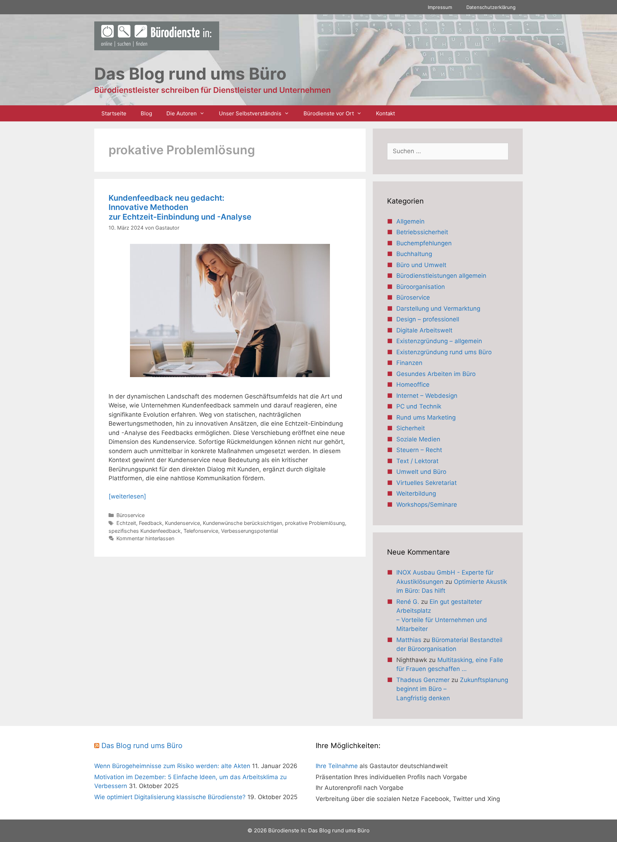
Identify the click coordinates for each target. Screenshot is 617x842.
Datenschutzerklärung (491, 7)
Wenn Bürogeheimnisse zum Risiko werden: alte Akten (172, 766)
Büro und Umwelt (421, 265)
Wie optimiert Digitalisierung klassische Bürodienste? (170, 797)
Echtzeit (126, 523)
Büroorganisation (420, 286)
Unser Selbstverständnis (250, 113)
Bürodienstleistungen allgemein (441, 275)
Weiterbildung (416, 493)
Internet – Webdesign (426, 395)
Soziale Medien (418, 439)
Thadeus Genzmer (423, 679)
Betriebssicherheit (422, 232)
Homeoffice (413, 384)
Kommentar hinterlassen (145, 538)
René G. (407, 601)
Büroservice (130, 515)
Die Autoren (181, 113)
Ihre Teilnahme (337, 766)
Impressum (440, 7)
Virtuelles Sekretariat (426, 482)
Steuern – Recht (419, 449)
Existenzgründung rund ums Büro (444, 352)
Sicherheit (410, 428)
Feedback (150, 523)
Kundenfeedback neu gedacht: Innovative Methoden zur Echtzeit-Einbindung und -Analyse (180, 207)
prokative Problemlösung (315, 523)
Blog (146, 113)
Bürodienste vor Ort (329, 113)
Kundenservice (182, 523)
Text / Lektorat (417, 461)
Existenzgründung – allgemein (439, 341)
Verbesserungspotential (249, 531)
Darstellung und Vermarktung (438, 308)
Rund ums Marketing (426, 417)
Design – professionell (427, 319)
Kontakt (385, 113)
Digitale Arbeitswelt (424, 330)
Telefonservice (201, 531)
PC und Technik (418, 406)
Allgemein (410, 221)
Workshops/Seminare (426, 504)
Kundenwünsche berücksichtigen (242, 523)
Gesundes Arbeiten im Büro (436, 373)
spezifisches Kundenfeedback (145, 531)
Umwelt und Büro (421, 471)
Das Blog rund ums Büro (141, 745)
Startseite (113, 113)
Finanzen (409, 362)
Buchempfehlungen (424, 243)
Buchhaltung (414, 253)
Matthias (408, 639)
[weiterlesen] (127, 496)
